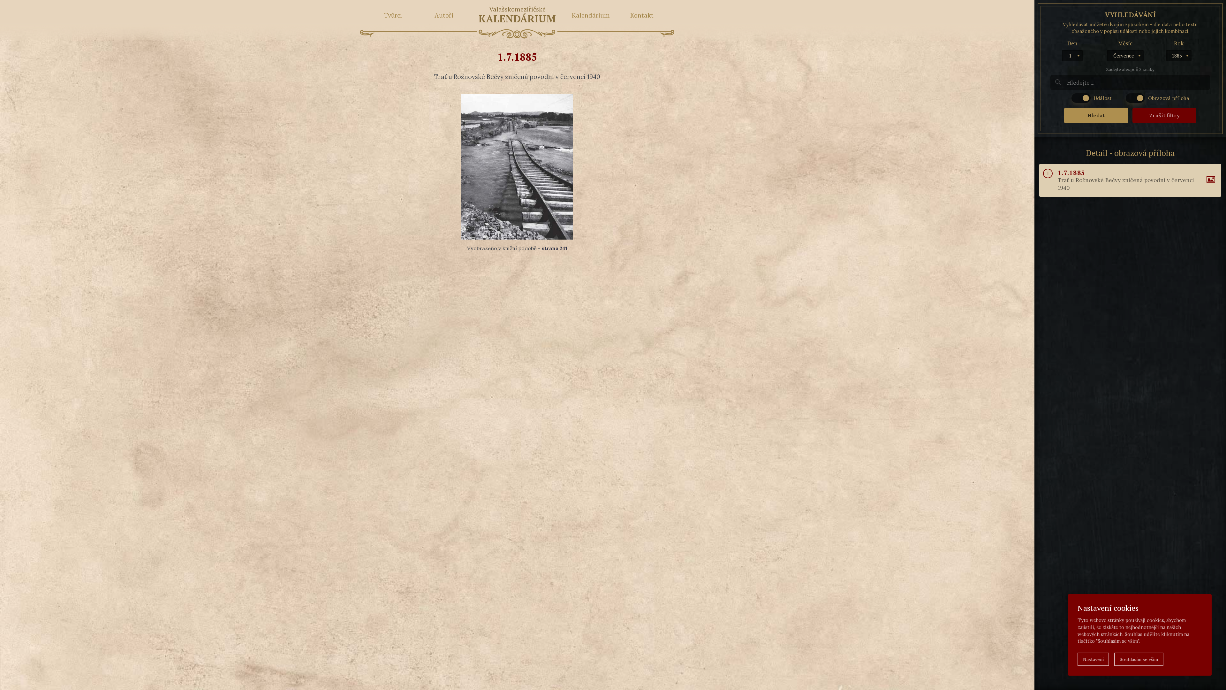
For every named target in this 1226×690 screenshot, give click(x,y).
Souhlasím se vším (1139, 659)
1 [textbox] (1070, 55)
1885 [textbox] (1177, 55)
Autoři (444, 15)
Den (1072, 43)
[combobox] (1072, 55)
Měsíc (1125, 43)
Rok (1179, 43)
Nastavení (1093, 659)
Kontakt (642, 15)
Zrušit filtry (1164, 115)
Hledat (1096, 115)
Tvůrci (393, 15)
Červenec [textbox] (1123, 55)
